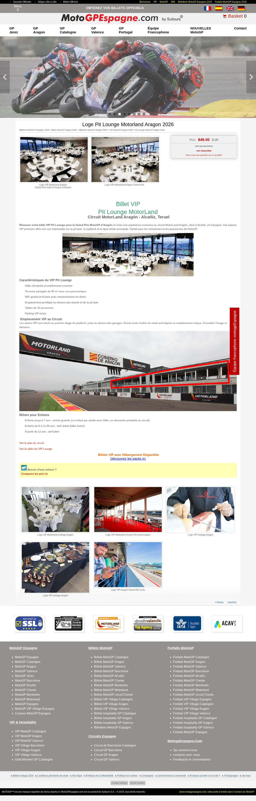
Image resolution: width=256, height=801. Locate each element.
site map (246, 775)
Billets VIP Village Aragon (111, 704)
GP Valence (97, 30)
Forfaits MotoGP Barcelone (191, 671)
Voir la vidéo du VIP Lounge (35, 448)
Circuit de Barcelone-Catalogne (115, 745)
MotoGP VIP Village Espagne (34, 708)
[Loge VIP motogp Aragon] (200, 532)
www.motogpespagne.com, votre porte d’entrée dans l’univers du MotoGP (216, 792)
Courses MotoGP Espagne (33, 713)
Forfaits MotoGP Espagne (190, 732)
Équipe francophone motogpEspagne (235, 341)
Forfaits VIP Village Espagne (192, 699)
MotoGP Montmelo (27, 694)
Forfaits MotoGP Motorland (191, 690)
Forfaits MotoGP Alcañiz (189, 675)
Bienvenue (144, 2)
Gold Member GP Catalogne (34, 759)
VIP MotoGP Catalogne (30, 731)
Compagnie (147, 775)
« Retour (219, 602)
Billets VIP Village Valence (112, 708)
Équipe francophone (158, 30)
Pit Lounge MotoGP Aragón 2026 (150, 130)
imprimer (232, 602)
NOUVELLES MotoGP (200, 30)
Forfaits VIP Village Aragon (191, 708)
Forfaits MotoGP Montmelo (191, 685)
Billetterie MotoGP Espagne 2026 (195, 2)
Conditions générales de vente (52, 775)
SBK (173, 2)
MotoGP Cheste (25, 690)
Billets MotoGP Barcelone (111, 671)
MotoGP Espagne (27, 657)
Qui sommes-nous (185, 750)
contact (240, 28)
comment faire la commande (171, 775)
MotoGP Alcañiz (25, 685)
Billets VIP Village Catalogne (113, 699)
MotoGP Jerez (24, 675)
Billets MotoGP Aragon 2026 (64, 130)
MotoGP (164, 2)
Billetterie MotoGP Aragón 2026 (93, 130)
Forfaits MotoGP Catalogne (191, 657)
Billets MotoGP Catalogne (111, 657)
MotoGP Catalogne (27, 661)
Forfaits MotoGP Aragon (189, 661)
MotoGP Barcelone (27, 680)
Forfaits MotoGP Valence (189, 666)
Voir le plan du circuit (31, 442)
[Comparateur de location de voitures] (24, 469)
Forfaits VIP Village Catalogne (193, 704)
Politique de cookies (127, 775)
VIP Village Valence (28, 754)
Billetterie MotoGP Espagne (112, 727)
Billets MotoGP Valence (110, 666)
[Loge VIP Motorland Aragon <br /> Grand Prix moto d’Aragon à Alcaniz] (54, 182)
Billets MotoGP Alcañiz (109, 675)
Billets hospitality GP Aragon (113, 718)
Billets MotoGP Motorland (111, 690)
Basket (235, 16)
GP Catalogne (68, 30)
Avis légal (77, 775)
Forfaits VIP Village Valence (191, 713)
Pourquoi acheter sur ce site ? (205, 775)
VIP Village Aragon (27, 750)
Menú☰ (18, 8)
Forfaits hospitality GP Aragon (193, 722)
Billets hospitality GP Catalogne (115, 713)
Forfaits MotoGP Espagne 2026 (231, 2)
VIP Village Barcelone (29, 745)
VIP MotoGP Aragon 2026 (121, 130)
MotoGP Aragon (25, 666)
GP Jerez (13, 30)
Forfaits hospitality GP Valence (193, 727)
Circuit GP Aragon (106, 754)
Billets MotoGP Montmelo (111, 685)
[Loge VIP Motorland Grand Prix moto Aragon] (128, 532)
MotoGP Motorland (27, 699)
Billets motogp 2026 (23, 775)
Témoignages (231, 775)
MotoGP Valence (26, 671)
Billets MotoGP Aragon (109, 661)
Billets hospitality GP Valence (113, 722)
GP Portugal (125, 30)
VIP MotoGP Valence (29, 740)
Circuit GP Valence (106, 759)
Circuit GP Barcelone (108, 750)
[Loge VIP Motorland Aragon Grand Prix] (125, 182)
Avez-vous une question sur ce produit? (204, 155)
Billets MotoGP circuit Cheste (113, 694)
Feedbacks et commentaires (192, 759)
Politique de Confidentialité (99, 775)
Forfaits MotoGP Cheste (189, 680)
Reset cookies (137, 783)
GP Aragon (39, 30)
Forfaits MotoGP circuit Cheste (193, 694)
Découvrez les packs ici (128, 459)
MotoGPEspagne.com (72, 792)
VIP (155, 2)
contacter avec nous (186, 754)
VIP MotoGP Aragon (28, 736)
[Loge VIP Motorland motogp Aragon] (55, 532)
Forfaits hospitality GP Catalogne (195, 718)
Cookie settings (119, 783)
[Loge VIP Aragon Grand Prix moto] (128, 587)
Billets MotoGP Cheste (109, 680)
